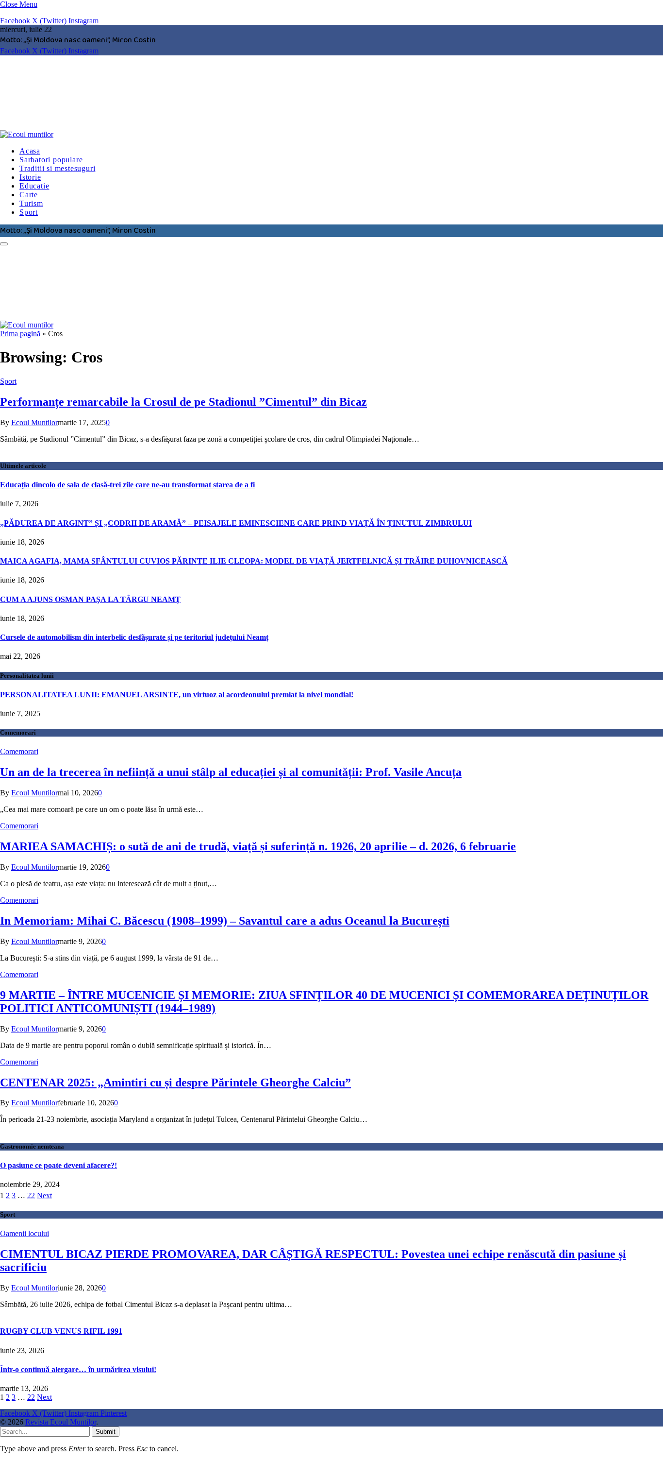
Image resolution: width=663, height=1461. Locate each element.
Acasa (29, 151)
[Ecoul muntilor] (148, 134)
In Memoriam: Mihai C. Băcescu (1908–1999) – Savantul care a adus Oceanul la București (224, 920)
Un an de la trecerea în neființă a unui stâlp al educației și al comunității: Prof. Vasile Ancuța (231, 772)
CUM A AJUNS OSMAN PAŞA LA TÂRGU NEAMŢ (90, 599)
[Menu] (4, 243)
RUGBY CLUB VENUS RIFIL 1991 (61, 1331)
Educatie (34, 186)
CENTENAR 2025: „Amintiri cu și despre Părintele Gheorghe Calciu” (175, 1082)
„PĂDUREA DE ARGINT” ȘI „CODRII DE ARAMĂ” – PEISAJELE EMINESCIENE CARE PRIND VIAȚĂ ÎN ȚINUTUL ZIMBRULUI (236, 523)
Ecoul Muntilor (34, 422)
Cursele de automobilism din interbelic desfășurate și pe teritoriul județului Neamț (134, 637)
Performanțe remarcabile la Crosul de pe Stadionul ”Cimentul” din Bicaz (183, 401)
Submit (106, 1431)
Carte (28, 194)
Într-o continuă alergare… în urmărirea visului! (78, 1369)
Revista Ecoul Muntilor (60, 1422)
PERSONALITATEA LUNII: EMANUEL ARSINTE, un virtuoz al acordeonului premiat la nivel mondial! (176, 694)
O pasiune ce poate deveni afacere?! (58, 1165)
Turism (31, 203)
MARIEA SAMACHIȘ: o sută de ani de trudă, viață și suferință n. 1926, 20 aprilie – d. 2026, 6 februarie (258, 846)
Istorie (30, 177)
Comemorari (19, 751)
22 (31, 1195)
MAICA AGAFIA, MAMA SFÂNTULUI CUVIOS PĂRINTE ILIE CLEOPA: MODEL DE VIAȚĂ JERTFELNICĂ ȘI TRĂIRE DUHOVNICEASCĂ (254, 561)
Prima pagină (20, 333)
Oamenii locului (24, 1233)
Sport (28, 212)
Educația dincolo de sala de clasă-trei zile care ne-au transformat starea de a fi (127, 485)
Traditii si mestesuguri (57, 168)
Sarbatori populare (51, 159)
